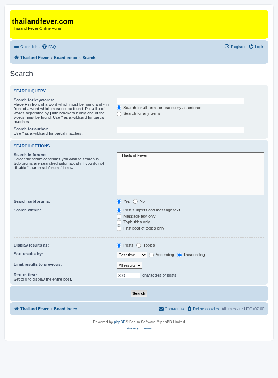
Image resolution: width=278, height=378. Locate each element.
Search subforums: (32, 201)
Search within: (27, 210)
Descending (194, 254)
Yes (126, 201)
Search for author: (31, 129)
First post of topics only (143, 228)
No (142, 201)
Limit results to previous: (38, 264)
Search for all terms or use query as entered (161, 107)
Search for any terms (141, 113)
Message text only (139, 216)
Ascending (164, 254)
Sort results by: (28, 254)
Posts (128, 245)
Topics (148, 245)
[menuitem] (49, 46)
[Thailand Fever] (16, 14)
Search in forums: (31, 154)
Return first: (25, 275)
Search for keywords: (34, 100)
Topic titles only (136, 222)
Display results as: (31, 245)
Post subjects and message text (151, 210)
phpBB (120, 322)
